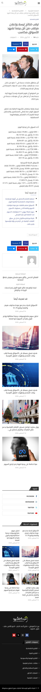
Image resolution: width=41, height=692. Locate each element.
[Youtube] (14, 635)
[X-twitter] (18, 635)
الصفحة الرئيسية (33, 11)
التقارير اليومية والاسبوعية (29, 658)
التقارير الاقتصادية (17, 11)
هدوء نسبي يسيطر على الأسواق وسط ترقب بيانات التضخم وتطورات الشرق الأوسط (20, 354)
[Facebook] (27, 635)
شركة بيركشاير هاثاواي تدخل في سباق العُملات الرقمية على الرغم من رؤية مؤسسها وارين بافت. (19, 221)
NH (34, 37)
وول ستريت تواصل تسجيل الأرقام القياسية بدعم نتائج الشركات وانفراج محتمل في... (20, 428)
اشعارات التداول (32, 673)
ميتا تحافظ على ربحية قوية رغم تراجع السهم (20, 464)
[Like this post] (25, 44)
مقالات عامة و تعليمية (30, 663)
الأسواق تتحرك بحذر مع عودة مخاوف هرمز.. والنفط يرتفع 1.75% (20, 306)
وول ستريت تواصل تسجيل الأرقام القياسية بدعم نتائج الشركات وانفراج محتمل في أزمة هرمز (30, 592)
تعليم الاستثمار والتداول (30, 668)
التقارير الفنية (33, 653)
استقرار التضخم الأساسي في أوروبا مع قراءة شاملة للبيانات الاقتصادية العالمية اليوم (19, 200)
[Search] (2, 3)
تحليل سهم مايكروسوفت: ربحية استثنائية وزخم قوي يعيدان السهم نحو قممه (20, 317)
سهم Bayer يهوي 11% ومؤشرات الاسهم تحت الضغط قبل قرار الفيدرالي (20, 213)
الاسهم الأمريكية (33, 235)
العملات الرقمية (32, 678)
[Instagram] (22, 635)
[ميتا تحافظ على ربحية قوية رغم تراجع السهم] (20, 449)
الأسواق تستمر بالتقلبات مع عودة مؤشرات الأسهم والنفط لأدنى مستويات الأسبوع (20, 207)
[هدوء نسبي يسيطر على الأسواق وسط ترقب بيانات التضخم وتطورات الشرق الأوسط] (20, 338)
